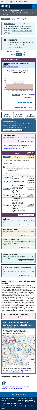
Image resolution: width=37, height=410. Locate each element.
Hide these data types (26, 141)
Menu (34, 6)
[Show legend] (33, 359)
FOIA (2, 408)
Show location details (26, 317)
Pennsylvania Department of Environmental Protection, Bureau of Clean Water (15, 387)
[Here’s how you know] (18, 2)
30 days (19, 52)
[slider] (32, 92)
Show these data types (26, 225)
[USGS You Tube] (32, 401)
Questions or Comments (18, 394)
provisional (32, 94)
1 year (27, 52)
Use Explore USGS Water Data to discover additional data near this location (15, 332)
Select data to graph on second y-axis (18, 160)
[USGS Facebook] (26, 401)
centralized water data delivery (22, 31)
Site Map (30, 398)
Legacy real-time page (18, 19)
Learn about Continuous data (12, 148)
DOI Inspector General (8, 406)
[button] (18, 349)
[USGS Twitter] (24, 401)
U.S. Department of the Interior (11, 404)
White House (21, 406)
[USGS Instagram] (34, 401)
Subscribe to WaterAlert (10, 67)
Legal (16, 398)
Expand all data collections (12, 130)
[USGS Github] (28, 401)
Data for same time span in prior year (17, 174)
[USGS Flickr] (30, 401)
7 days (12, 52)
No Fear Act (29, 406)
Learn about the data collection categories (16, 127)
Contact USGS (6, 401)
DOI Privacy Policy (7, 398)
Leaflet (8, 366)
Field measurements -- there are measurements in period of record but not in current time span (20, 169)
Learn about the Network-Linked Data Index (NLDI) (17, 371)
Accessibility (22, 398)
